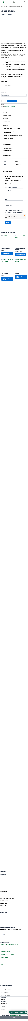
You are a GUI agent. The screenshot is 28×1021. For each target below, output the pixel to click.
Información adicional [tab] (7, 115)
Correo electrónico (9, 205)
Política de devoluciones (6, 948)
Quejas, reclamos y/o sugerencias (7, 954)
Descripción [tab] (5, 113)
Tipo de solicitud (3, 997)
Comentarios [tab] (5, 118)
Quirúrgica (6, 6)
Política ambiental (5, 957)
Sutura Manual (11, 6)
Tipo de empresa (3, 1001)
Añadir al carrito (12, 101)
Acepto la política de (11, 1015)
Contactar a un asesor (6, 279)
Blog (2, 964)
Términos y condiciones (5, 961)
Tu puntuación (8, 187)
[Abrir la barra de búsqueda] (24, 2)
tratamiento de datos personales (15, 1015)
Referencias (3, 92)
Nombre (6, 199)
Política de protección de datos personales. (9, 944)
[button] (3, 2)
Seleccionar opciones (7, 253)
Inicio (2, 6)
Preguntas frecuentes (5, 951)
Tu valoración (8, 190)
